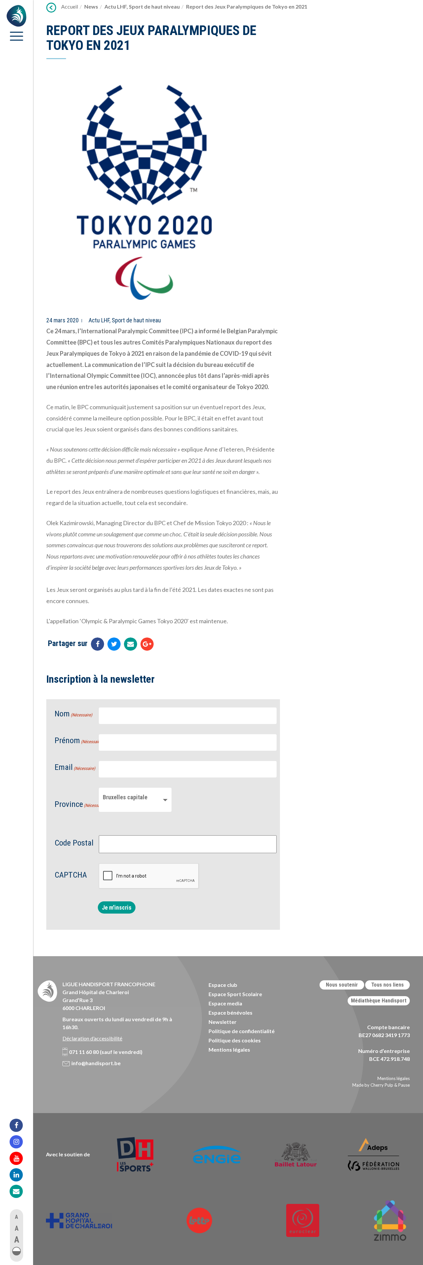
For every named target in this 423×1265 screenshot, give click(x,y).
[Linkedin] (20, 1174)
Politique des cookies (235, 1040)
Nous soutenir (342, 985)
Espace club (223, 985)
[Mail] (20, 1191)
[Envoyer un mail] (130, 644)
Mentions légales (229, 1049)
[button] (16, 1251)
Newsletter (223, 1022)
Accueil (69, 6)
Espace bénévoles (230, 1012)
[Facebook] (20, 1125)
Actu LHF (115, 6)
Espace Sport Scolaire (235, 994)
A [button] (16, 1217)
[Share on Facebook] (97, 644)
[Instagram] (20, 1141)
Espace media (225, 1003)
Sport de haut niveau (154, 6)
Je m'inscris (117, 907)
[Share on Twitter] (114, 644)
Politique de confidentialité (242, 1031)
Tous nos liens (387, 985)
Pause (404, 1085)
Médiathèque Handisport (378, 1000)
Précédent (51, 8)
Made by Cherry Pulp (372, 1085)
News (91, 6)
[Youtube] (20, 1158)
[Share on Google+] (147, 644)
